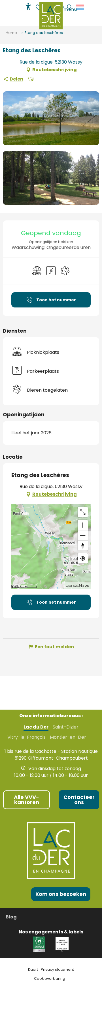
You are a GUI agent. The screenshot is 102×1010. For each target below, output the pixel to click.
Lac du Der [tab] (36, 727)
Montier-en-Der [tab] (68, 737)
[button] (30, 79)
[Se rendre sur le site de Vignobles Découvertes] (40, 944)
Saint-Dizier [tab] (65, 727)
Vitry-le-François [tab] (26, 737)
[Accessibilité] (28, 6)
